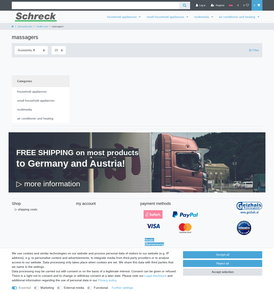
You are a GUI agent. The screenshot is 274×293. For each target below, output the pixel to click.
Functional (101, 287)
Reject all (222, 263)
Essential (25, 287)
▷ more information (48, 183)
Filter (255, 50)
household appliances (122, 17)
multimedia (202, 17)
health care (42, 26)
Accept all (222, 254)
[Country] (231, 5)
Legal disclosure (155, 275)
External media (74, 287)
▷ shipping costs (26, 209)
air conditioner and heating (237, 17)
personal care (24, 26)
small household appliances (166, 17)
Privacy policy (107, 280)
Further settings (122, 287)
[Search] (184, 5)
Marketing (47, 287)
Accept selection (223, 272)
